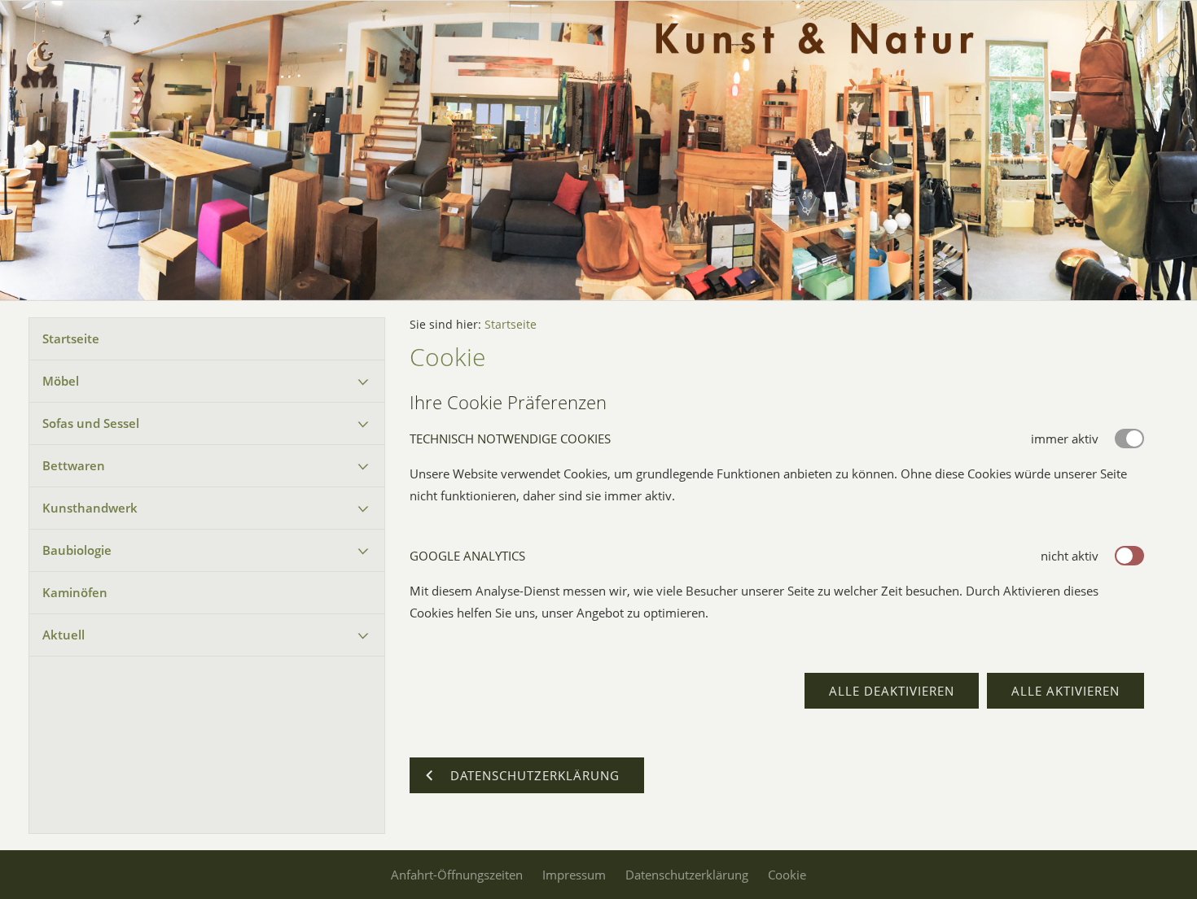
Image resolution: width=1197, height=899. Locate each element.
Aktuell (63, 634)
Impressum (574, 874)
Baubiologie (77, 550)
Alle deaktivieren (891, 691)
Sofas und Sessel (90, 423)
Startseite (70, 338)
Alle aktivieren (1065, 691)
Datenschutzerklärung (686, 874)
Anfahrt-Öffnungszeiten (457, 874)
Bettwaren (73, 465)
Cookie (787, 874)
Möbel (60, 381)
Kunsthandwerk (90, 508)
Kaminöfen (74, 592)
